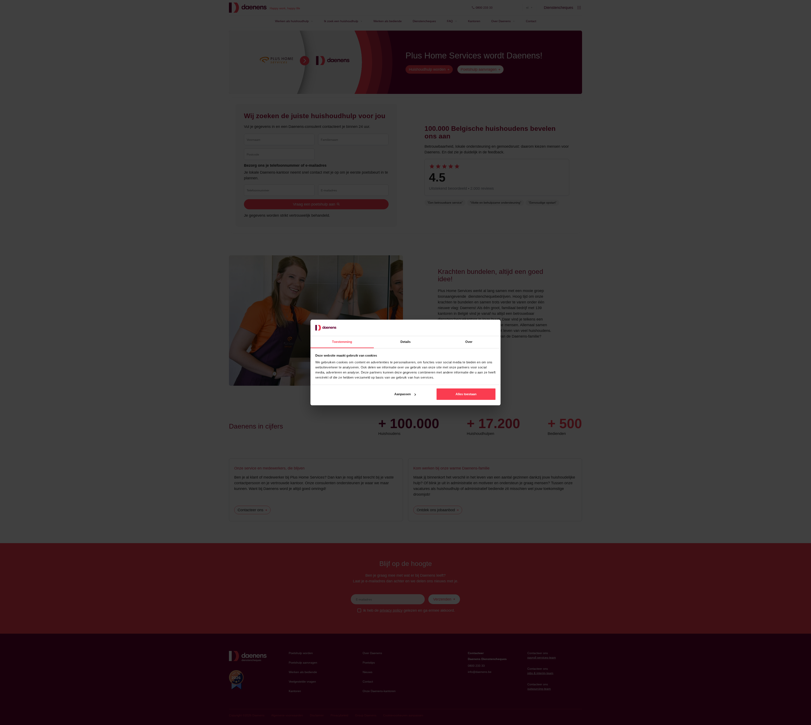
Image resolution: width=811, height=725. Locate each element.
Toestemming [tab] (342, 342)
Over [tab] (468, 342)
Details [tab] (405, 342)
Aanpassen (402, 394)
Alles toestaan (466, 394)
